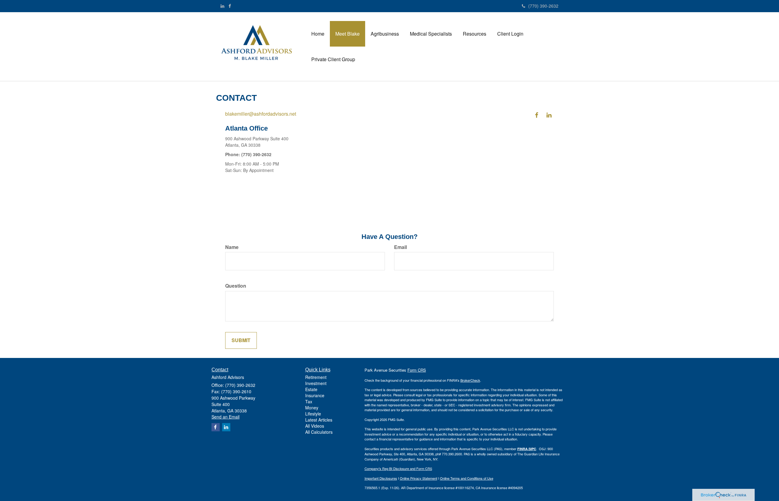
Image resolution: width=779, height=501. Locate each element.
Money (311, 408)
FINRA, (523, 449)
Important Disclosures (381, 478)
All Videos (314, 426)
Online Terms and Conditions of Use (466, 478)
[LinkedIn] (222, 6)
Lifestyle (313, 414)
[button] (347, 34)
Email (400, 247)
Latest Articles (318, 420)
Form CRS (416, 370)
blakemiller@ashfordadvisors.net (260, 113)
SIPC (532, 449)
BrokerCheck (470, 380)
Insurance (314, 395)
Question (235, 285)
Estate (311, 389)
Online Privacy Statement (418, 478)
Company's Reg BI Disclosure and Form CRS (398, 468)
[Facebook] (230, 6)
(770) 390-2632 (543, 6)
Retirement (316, 377)
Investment (316, 383)
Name (232, 247)
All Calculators (319, 432)
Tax (308, 401)
